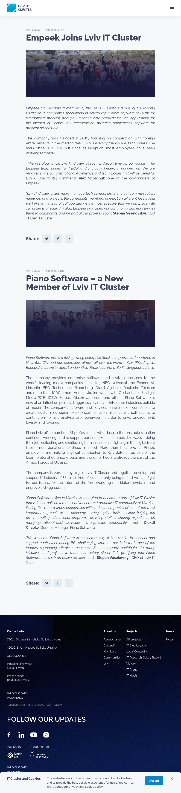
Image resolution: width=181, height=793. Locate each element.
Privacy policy (15, 772)
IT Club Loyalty (136, 645)
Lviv (106, 663)
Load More (90, 607)
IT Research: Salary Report (143, 657)
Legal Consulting (137, 651)
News (170, 639)
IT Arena (131, 669)
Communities (112, 657)
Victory (131, 663)
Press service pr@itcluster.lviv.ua (19, 678)
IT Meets (132, 675)
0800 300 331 (16, 655)
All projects (133, 639)
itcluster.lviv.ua (16, 667)
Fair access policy (17, 767)
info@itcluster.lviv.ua (20, 664)
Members (110, 651)
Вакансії (109, 645)
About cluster (112, 639)
